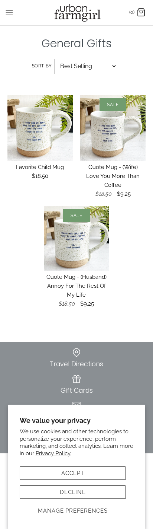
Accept (72, 473)
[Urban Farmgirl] (77, 13)
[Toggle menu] (9, 12)
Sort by (42, 65)
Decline (72, 492)
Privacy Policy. (53, 453)
